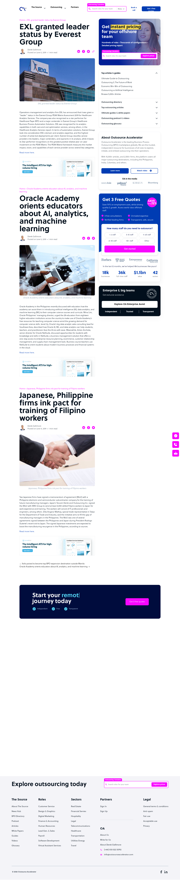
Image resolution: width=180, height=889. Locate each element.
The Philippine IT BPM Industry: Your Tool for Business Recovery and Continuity (130, 768)
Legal (73, 821)
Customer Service (46, 806)
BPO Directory (18, 816)
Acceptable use (150, 821)
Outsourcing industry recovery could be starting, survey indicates (48, 767)
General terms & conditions (155, 806)
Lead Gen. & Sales (46, 831)
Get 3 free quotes (151, 9)
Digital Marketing (46, 816)
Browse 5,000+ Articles (111, 94)
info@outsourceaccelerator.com (118, 855)
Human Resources (46, 826)
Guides (15, 836)
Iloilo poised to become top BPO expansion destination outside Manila (53, 564)
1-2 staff (112, 235)
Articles (15, 826)
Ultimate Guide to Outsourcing (115, 79)
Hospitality (76, 816)
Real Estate (76, 806)
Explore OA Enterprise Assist (129, 304)
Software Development (48, 841)
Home (22, 20)
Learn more (115, 171)
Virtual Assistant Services (49, 846)
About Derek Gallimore (110, 845)
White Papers (18, 831)
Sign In (103, 806)
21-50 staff (113, 241)
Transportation (77, 836)
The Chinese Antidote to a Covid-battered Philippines (109, 765)
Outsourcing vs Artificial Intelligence (117, 90)
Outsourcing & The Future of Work (116, 82)
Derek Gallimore (34, 50)
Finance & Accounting (48, 821)
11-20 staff (147, 235)
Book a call (134, 9)
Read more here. (27, 153)
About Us (104, 835)
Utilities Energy (78, 841)
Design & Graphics (46, 811)
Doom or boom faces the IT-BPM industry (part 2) (69, 764)
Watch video (141, 732)
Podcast (15, 821)
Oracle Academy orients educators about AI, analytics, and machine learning (53, 567)
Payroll (41, 836)
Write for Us (105, 840)
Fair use (146, 816)
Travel (73, 846)
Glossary (15, 846)
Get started (129, 249)
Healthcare (76, 831)
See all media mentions (145, 743)
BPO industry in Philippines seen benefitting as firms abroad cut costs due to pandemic (150, 768)
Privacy (146, 826)
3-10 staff (129, 235)
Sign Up (104, 811)
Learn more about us (115, 732)
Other (146, 241)
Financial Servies (78, 811)
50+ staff (129, 241)
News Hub (16, 811)
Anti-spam (148, 811)
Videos (15, 841)
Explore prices (148, 56)
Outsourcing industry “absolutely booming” (27, 765)
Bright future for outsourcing (89, 763)
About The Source (20, 806)
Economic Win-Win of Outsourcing (116, 86)
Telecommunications (80, 826)
